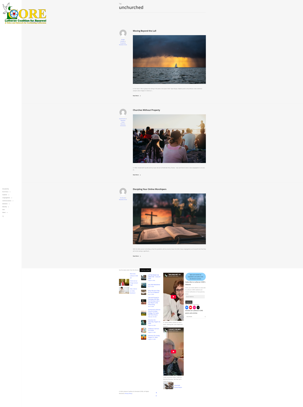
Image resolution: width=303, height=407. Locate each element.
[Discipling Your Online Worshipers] (169, 247)
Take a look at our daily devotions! (133, 291)
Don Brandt (122, 198)
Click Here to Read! (145, 270)
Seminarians (123, 125)
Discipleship (123, 43)
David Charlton (122, 118)
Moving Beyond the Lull (144, 30)
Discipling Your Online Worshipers (149, 189)
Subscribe (189, 302)
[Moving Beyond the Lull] (169, 86)
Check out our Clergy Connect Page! (134, 283)
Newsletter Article (123, 44)
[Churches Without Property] (169, 165)
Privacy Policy (128, 393)
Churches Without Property (146, 110)
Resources (123, 124)
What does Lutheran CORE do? (134, 276)
